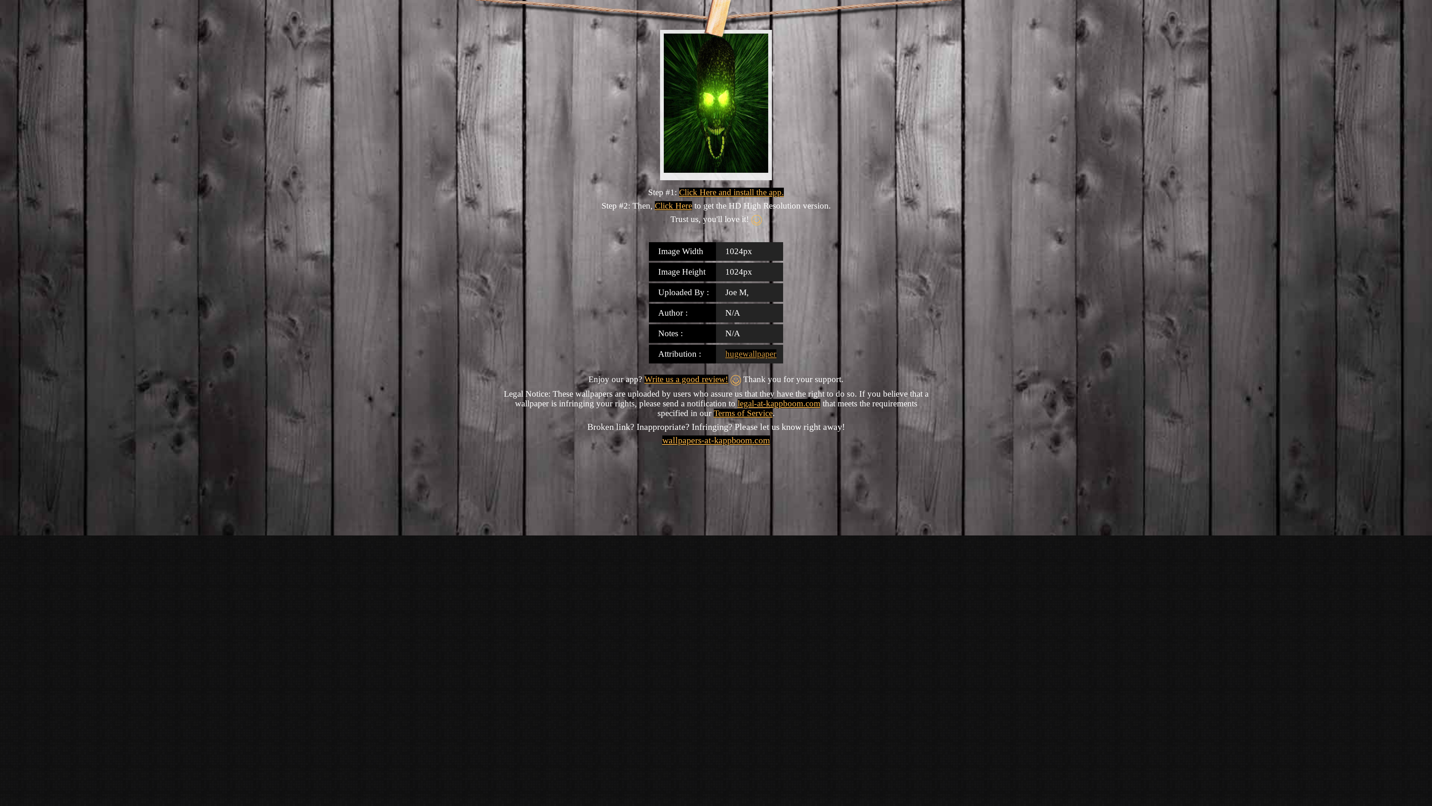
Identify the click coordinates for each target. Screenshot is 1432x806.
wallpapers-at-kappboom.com (716, 440)
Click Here (673, 205)
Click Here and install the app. (731, 192)
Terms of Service (743, 413)
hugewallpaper (750, 354)
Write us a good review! (686, 379)
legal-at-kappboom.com (779, 403)
